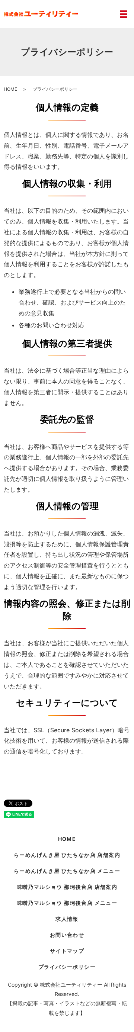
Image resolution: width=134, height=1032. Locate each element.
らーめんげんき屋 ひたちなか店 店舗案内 (67, 855)
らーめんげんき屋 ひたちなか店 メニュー (67, 871)
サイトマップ (67, 951)
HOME (10, 89)
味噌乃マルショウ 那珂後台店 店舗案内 (67, 887)
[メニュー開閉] (123, 14)
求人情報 (67, 919)
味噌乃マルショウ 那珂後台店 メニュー (67, 903)
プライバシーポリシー (67, 967)
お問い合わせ (67, 935)
